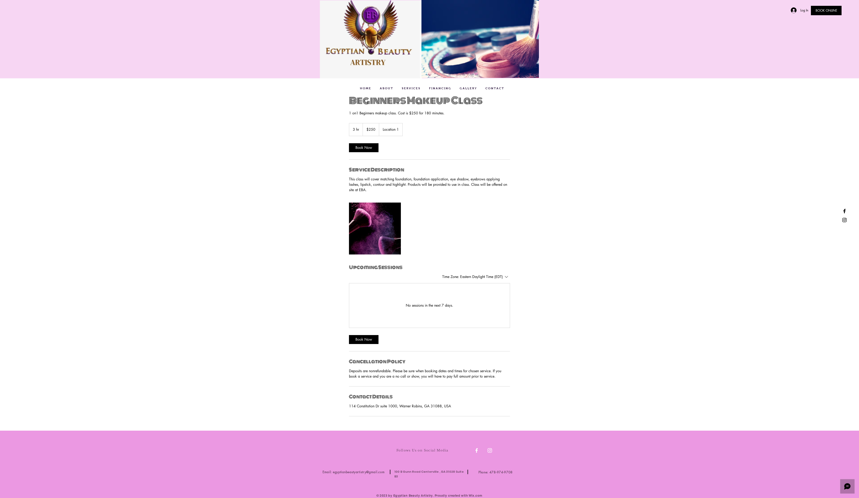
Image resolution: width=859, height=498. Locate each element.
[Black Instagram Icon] (844, 220)
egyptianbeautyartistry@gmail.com (359, 472)
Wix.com (475, 495)
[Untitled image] (375, 228)
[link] (363, 147)
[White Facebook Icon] (477, 450)
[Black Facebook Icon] (844, 211)
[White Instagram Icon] (490, 450)
